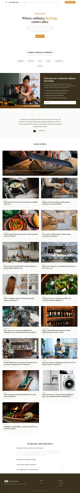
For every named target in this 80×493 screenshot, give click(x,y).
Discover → (48, 102)
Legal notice (61, 482)
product (45, 2)
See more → (40, 36)
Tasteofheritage (14, 2)
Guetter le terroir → (70, 2)
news (41, 2)
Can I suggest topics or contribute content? (27, 469)
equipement (30, 2)
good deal (36, 2)
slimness (58, 2)
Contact (60, 485)
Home (25, 2)
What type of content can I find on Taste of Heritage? (30, 448)
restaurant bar (52, 2)
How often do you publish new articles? (26, 459)
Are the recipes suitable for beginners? (26, 464)
